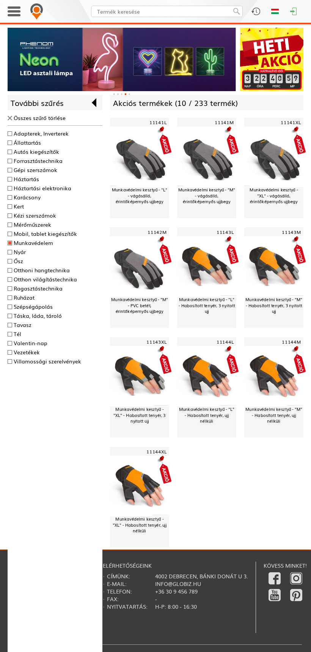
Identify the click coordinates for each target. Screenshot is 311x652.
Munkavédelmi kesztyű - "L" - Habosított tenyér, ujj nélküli (206, 415)
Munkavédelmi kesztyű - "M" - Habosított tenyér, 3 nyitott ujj (273, 305)
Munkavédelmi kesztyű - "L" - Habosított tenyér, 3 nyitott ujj (207, 305)
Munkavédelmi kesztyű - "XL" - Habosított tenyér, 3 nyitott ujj (139, 415)
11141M (224, 122)
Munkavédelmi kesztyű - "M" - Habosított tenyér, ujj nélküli (273, 415)
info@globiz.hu (178, 583)
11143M (291, 232)
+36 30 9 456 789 (176, 591)
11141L (158, 122)
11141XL (291, 122)
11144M (291, 342)
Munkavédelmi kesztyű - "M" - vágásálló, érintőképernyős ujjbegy (206, 195)
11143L (225, 232)
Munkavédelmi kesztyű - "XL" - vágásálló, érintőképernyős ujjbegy (274, 195)
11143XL (156, 342)
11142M (157, 232)
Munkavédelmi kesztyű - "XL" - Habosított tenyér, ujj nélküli (139, 525)
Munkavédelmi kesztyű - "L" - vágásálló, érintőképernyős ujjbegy (139, 195)
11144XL (156, 451)
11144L (225, 342)
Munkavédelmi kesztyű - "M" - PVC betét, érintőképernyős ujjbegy (139, 305)
